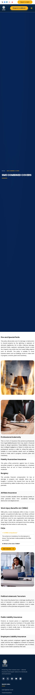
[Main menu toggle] (31, 8)
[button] (19, 8)
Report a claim (24, 2)
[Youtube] (16, 678)
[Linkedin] (20, 678)
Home (3, 171)
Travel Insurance (7, 693)
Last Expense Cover (7, 690)
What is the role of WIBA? (12, 544)
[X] (7, 678)
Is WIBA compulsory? (10, 533)
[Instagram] (12, 678)
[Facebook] (3, 678)
